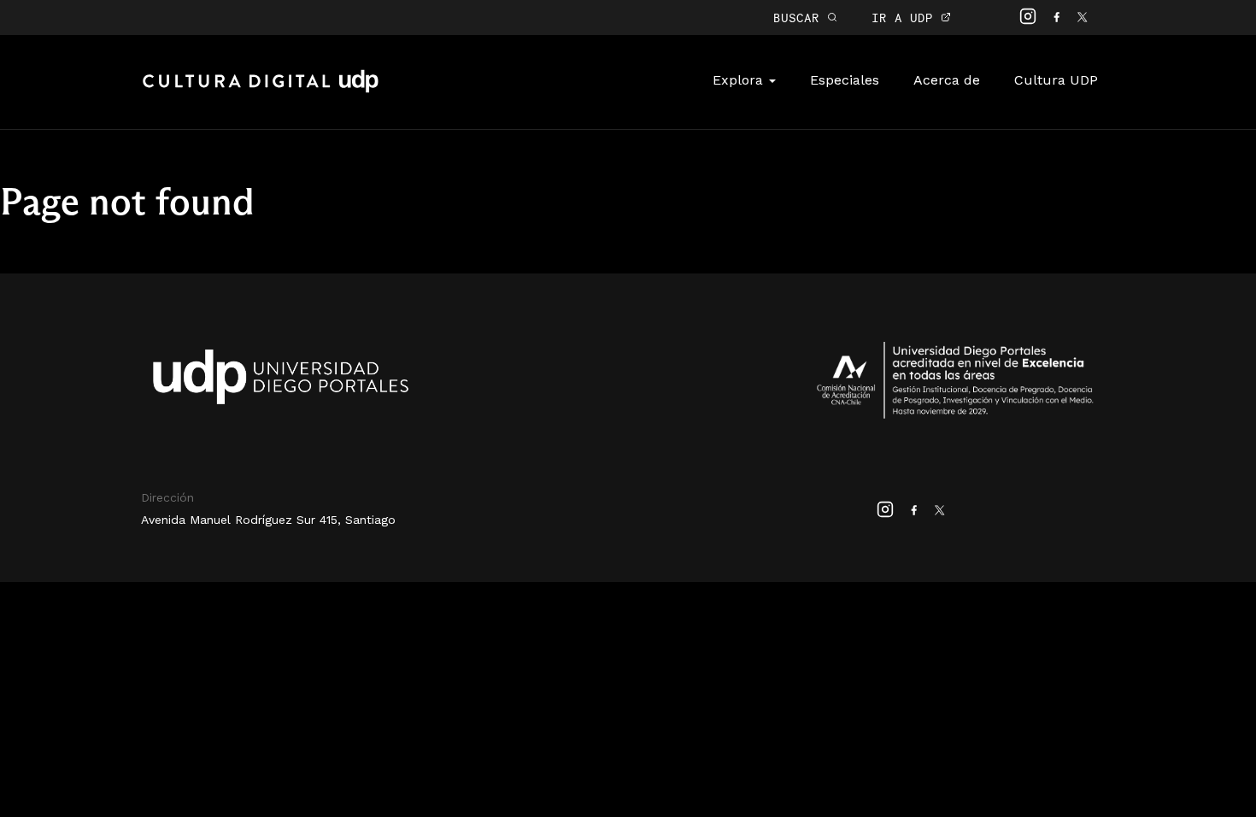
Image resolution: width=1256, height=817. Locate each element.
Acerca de (946, 80)
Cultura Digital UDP (260, 90)
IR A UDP (906, 17)
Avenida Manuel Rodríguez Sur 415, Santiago (268, 519)
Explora (740, 80)
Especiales (844, 80)
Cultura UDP (1056, 80)
